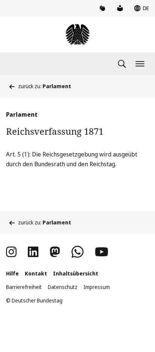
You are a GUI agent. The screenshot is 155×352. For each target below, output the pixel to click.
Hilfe (12, 273)
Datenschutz (63, 286)
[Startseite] (77, 34)
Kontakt (36, 273)
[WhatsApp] (77, 252)
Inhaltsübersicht (75, 273)
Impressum (97, 286)
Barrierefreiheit (24, 286)
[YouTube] (101, 252)
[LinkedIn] (33, 252)
